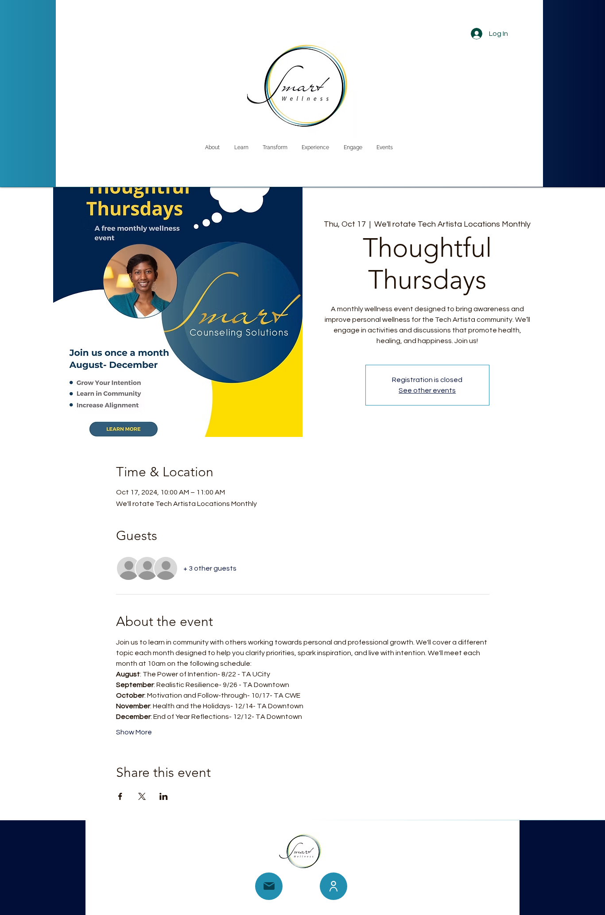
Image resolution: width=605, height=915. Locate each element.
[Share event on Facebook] (120, 796)
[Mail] (269, 886)
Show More (134, 732)
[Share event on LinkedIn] (163, 796)
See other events (427, 390)
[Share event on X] (142, 796)
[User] (333, 886)
